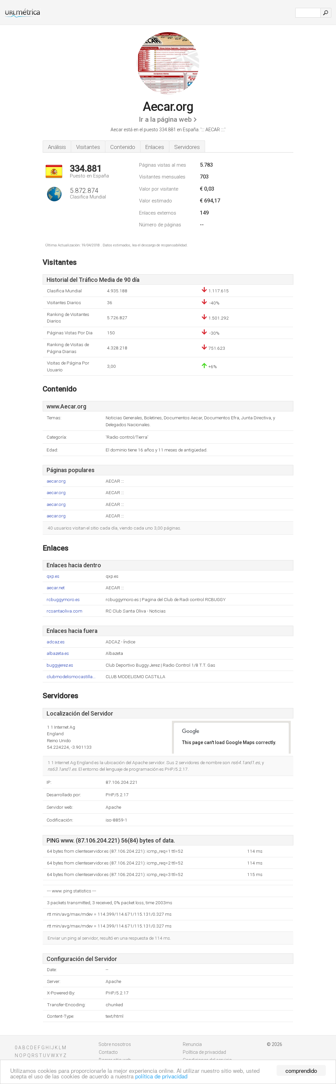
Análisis (57, 147)
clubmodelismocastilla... (71, 676)
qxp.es (53, 576)
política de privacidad (161, 1076)
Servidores (187, 147)
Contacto (108, 1052)
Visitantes (88, 147)
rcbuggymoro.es (63, 599)
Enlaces (154, 147)
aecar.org (56, 481)
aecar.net (56, 587)
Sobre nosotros (115, 1044)
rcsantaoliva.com (64, 611)
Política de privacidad (204, 1052)
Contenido (122, 147)
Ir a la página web (165, 119)
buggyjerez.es (60, 665)
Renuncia (192, 1044)
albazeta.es (58, 653)
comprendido (301, 1070)
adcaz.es (56, 641)
